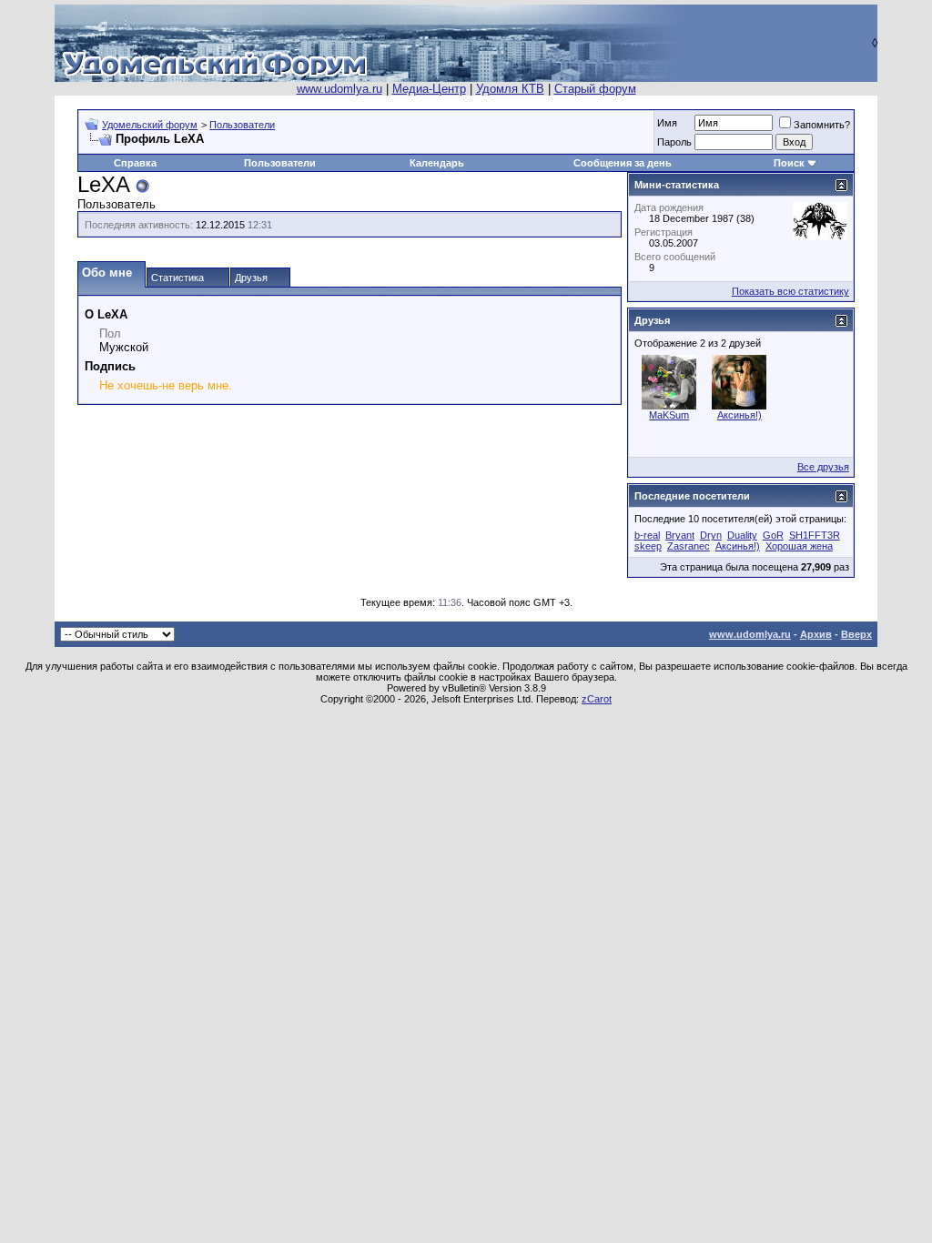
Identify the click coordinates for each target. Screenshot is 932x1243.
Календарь (437, 162)
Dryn (711, 535)
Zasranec (688, 546)
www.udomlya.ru (339, 89)
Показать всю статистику (790, 291)
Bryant (679, 535)
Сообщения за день (622, 162)
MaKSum (669, 414)
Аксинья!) (739, 414)
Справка (135, 162)
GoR (773, 535)
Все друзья (823, 466)
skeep (648, 546)
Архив (816, 634)
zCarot (597, 698)
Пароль (674, 141)
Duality (742, 535)
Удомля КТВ (510, 89)
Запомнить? (822, 124)
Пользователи (242, 124)
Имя (667, 122)
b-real (647, 535)
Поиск (789, 162)
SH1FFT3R (814, 535)
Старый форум (595, 89)
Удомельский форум (150, 124)
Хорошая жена (799, 546)
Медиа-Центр (429, 89)
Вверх (856, 634)
